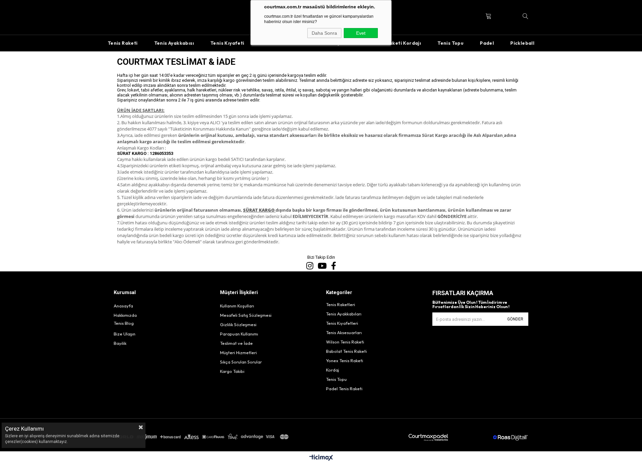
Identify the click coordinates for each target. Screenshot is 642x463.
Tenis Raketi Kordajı (396, 43)
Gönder (515, 319)
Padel (487, 43)
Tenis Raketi (123, 43)
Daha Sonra (324, 33)
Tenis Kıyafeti (227, 43)
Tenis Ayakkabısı (174, 43)
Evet (360, 33)
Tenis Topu (450, 43)
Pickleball (522, 43)
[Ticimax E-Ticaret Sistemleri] (321, 458)
